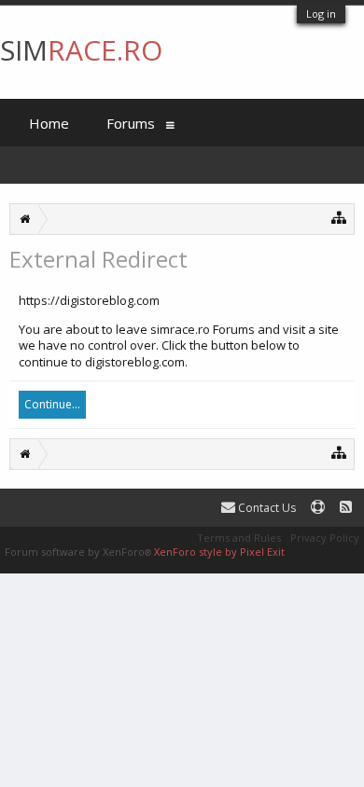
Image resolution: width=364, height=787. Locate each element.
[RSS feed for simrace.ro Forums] (345, 507)
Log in (321, 14)
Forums (130, 123)
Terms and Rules (239, 538)
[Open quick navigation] (339, 217)
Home (49, 123)
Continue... (52, 404)
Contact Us (265, 508)
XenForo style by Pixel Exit (219, 552)
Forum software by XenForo (78, 552)
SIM (81, 50)
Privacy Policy (324, 538)
